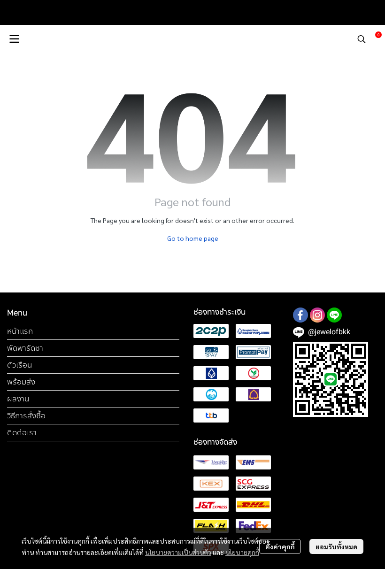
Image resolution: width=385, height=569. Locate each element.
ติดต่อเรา (22, 432)
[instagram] (317, 315)
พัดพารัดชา (25, 348)
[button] (361, 39)
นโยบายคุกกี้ (242, 552)
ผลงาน (18, 399)
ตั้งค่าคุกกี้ (280, 546)
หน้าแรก (20, 331)
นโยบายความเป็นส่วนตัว (178, 552)
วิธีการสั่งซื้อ (26, 416)
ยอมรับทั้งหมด (336, 546)
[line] (334, 315)
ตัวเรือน (19, 365)
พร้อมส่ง (21, 382)
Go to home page (192, 238)
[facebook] (300, 315)
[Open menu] (14, 39)
